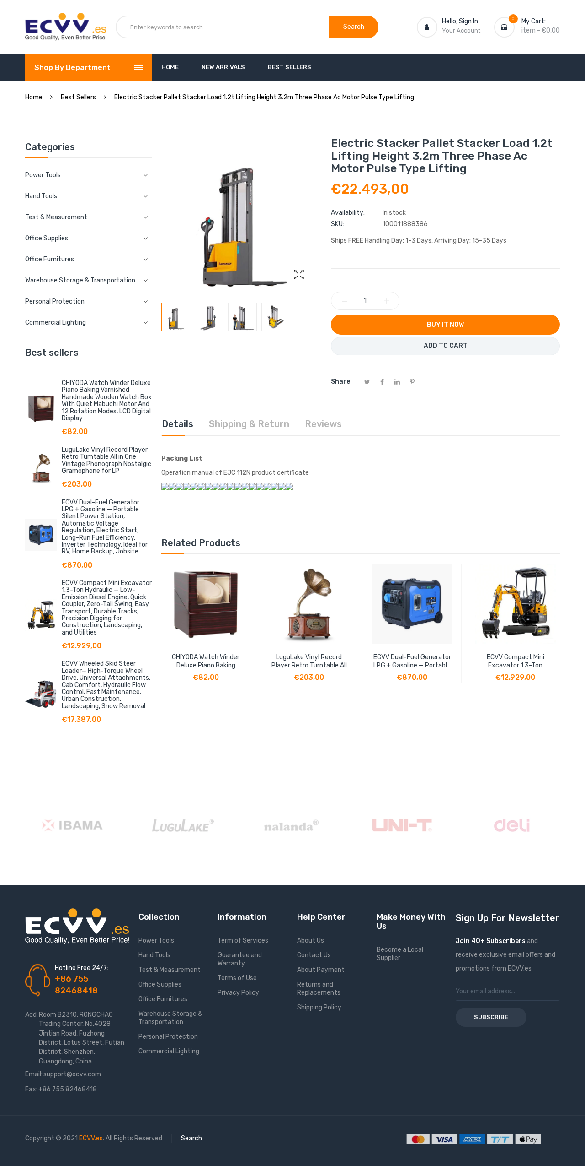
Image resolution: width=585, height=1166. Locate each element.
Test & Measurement (169, 970)
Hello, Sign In (460, 21)
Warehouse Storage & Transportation (170, 1018)
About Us (310, 940)
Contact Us (314, 955)
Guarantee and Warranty (240, 959)
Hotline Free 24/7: (81, 968)
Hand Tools (154, 955)
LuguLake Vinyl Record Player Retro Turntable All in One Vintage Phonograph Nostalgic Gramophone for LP (106, 460)
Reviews (323, 423)
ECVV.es (91, 1138)
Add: (31, 1015)
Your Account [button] (461, 30)
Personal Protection (168, 1037)
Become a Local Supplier (400, 954)
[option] (175, 317)
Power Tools (156, 940)
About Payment (321, 970)
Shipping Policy (319, 1007)
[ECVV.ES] (65, 22)
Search (191, 1138)
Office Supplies (159, 984)
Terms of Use (237, 978)
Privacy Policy (238, 993)
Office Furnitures (162, 999)
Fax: (31, 1089)
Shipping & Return (249, 423)
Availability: (348, 213)
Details (177, 423)
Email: (34, 1074)
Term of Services (243, 940)
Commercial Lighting (168, 1051)
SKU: (337, 224)
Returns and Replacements (318, 989)
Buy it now (445, 325)
